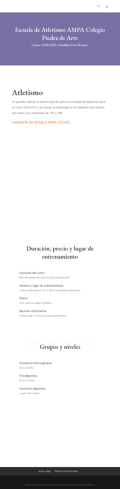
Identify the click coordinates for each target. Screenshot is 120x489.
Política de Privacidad (66, 471)
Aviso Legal (45, 471)
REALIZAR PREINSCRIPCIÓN (37, 135)
